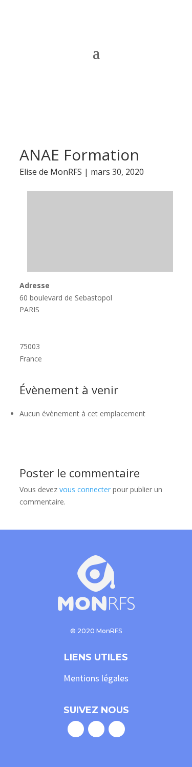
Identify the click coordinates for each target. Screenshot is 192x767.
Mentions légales (96, 678)
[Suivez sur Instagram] (96, 729)
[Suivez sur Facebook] (76, 729)
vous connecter (85, 489)
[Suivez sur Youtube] (117, 729)
